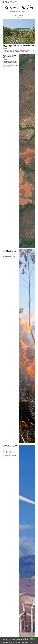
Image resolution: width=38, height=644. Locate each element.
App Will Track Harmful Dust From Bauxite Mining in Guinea (10, 56)
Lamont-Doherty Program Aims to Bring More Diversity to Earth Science (18, 45)
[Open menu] (35, 1)
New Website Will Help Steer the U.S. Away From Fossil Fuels (10, 447)
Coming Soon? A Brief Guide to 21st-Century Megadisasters (10, 251)
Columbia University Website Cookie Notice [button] (24, 642)
